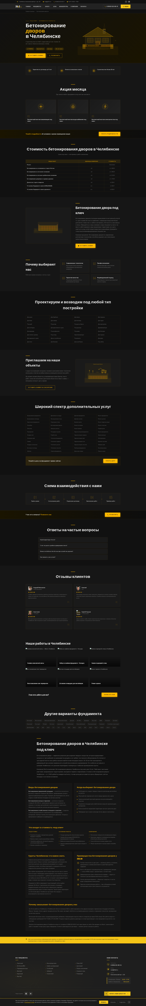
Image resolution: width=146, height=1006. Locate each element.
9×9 (85, 727)
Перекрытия (30, 432)
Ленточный (19, 963)
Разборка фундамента (80, 448)
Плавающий (79, 974)
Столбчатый (49, 968)
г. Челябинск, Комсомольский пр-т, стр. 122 (29, 1)
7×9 (58, 727)
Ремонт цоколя (101, 419)
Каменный (29, 724)
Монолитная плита (50, 963)
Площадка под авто (56, 432)
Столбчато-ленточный (113, 724)
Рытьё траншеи (78, 428)
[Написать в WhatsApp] (126, 1)
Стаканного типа (80, 971)
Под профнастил (55, 331)
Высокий (94, 720)
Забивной (48, 971)
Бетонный (29, 720)
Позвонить (55, 55)
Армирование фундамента (33, 415)
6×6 (38, 727)
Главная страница (30, 11)
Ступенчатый (49, 974)
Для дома (29, 317)
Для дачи (100, 338)
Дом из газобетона (56, 338)
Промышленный (92, 724)
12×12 (114, 727)
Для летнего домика (32, 335)
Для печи (29, 342)
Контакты (83, 6)
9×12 (96, 727)
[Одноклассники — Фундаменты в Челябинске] (30, 993)
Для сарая (100, 320)
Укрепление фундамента (33, 422)
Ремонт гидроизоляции (104, 422)
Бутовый (115, 720)
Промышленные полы (56, 419)
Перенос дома (101, 451)
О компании (74, 6)
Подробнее (122, 1002)
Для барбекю (54, 317)
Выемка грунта (78, 422)
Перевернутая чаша (22, 968)
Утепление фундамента (56, 438)
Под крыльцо (77, 328)
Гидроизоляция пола (79, 441)
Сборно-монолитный (81, 968)
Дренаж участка (78, 419)
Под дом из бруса (79, 324)
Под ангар (53, 324)
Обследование (101, 438)
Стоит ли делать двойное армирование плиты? (53, 545)
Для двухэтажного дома (57, 328)
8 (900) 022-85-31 (59, 1)
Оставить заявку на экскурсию (40, 387)
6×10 (48, 727)
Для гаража (101, 335)
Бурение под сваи (102, 441)
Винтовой (19, 971)
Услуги (47, 6)
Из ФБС (79, 720)
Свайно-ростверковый (52, 966)
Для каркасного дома (32, 338)
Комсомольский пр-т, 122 (118, 974)
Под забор (101, 342)
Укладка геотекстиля (32, 444)
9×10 (90, 727)
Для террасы (101, 317)
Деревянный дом (102, 328)
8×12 (80, 727)
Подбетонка (54, 435)
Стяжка (29, 441)
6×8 (43, 727)
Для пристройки (102, 324)
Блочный (37, 724)
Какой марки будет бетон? (47, 540)
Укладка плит (30, 435)
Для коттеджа (31, 328)
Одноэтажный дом (79, 335)
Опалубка (29, 425)
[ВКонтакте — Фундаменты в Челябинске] (26, 993)
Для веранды (30, 331)
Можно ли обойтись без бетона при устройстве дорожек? (56, 551)
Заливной (101, 724)
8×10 (74, 727)
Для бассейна (30, 727)
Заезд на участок (55, 428)
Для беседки (101, 331)
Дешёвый (86, 720)
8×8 (69, 727)
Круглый (19, 976)
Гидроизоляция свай (79, 438)
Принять (103, 1002)
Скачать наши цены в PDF (117, 993)
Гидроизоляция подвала (80, 435)
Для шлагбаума (78, 342)
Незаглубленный (81, 724)
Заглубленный (69, 724)
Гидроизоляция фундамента (81, 432)
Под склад (53, 335)
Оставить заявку (36, 55)
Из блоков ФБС (20, 966)
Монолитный (38, 720)
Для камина (54, 320)
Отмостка (29, 428)
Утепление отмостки (56, 448)
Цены (55, 6)
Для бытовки (54, 342)
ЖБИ (101, 720)
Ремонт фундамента (103, 415)
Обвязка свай (101, 444)
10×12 (108, 727)
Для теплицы (77, 320)
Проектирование (102, 448)
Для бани (29, 320)
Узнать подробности (109, 134)
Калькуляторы (63, 6)
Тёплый (45, 724)
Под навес (77, 331)
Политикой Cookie (29, 1002)
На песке (52, 724)
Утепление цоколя (55, 444)
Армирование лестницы (33, 419)
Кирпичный (19, 974)
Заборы (29, 451)
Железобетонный (62, 720)
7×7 (53, 727)
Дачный (72, 720)
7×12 (64, 727)
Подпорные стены (55, 422)
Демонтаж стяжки (78, 451)
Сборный (107, 720)
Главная (28, 6)
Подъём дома (101, 428)
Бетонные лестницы (32, 448)
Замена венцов (102, 435)
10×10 (101, 727)
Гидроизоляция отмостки (80, 444)
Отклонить (113, 1002)
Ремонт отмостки (102, 425)
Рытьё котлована (78, 425)
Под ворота (77, 338)
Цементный (60, 724)
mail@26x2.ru (47, 1)
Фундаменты (37, 6)
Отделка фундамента (56, 451)
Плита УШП (79, 963)
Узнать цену (110, 461)
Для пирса (77, 317)
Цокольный (78, 966)
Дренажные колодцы (56, 415)
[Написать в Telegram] (129, 1)
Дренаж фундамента (79, 415)
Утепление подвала (55, 441)
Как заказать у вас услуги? (47, 557)
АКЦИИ (127, 6)
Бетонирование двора (56, 425)
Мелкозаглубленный (50, 720)
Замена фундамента (103, 432)
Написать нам (109, 694)
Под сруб (29, 324)
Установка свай (31, 438)
